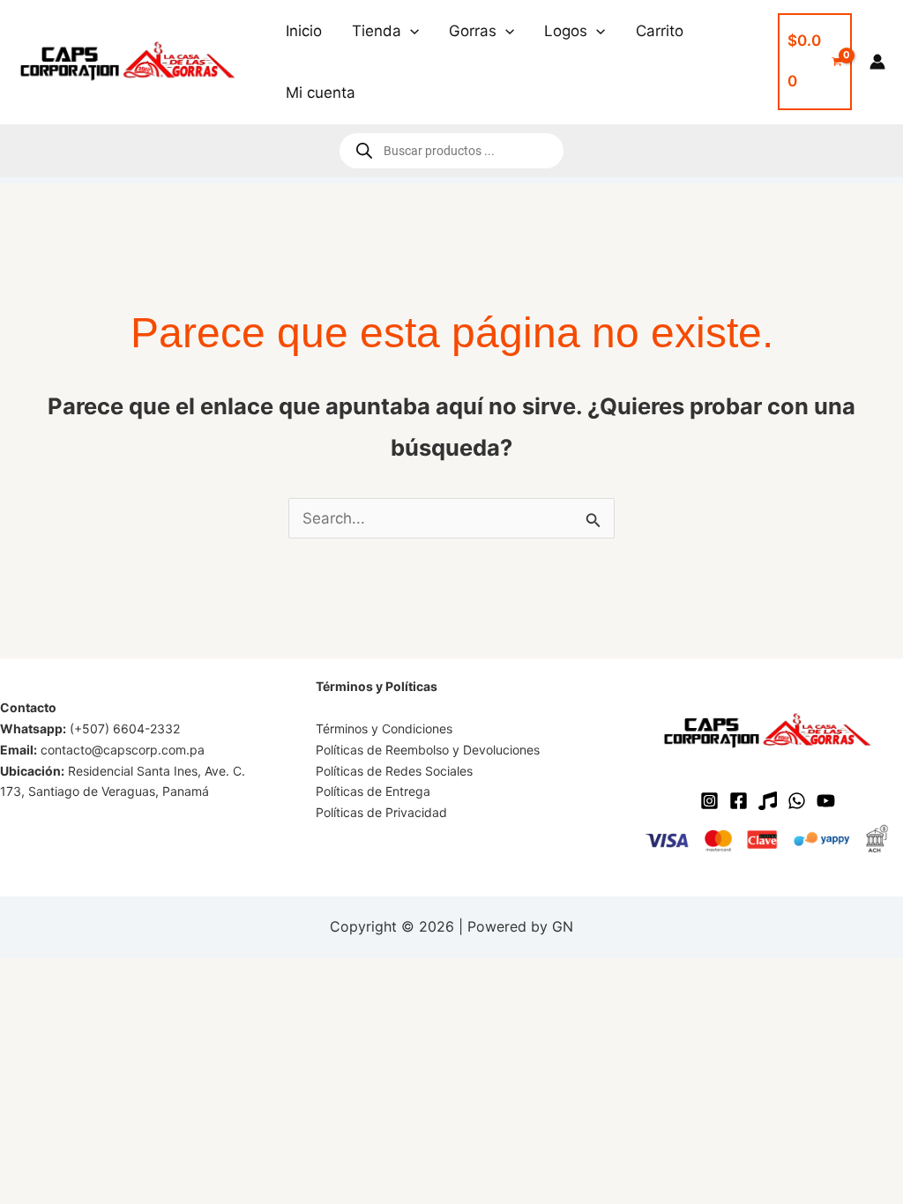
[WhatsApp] (796, 801)
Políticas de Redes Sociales (394, 770)
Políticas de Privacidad (381, 812)
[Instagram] (709, 801)
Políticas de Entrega (373, 791)
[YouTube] (826, 801)
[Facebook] (738, 801)
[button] (410, 31)
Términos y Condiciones (384, 728)
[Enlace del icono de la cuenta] (877, 62)
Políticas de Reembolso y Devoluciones (428, 749)
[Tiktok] (767, 801)
